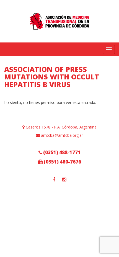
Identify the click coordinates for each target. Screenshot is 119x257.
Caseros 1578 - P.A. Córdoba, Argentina (61, 127)
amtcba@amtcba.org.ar (61, 135)
